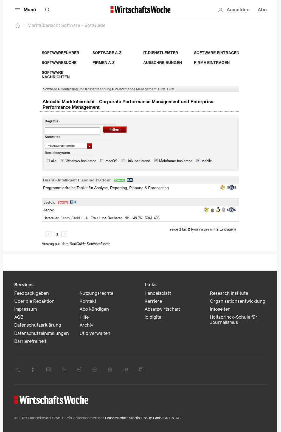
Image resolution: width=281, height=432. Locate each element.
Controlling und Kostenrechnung (86, 89)
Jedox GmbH (72, 218)
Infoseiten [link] (220, 309)
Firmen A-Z (103, 62)
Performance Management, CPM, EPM (144, 89)
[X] (18, 369)
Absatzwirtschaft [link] (162, 309)
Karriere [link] (153, 301)
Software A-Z (107, 53)
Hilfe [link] (84, 317)
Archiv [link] (86, 325)
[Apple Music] (110, 369)
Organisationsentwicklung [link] (237, 301)
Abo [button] (262, 10)
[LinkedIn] (64, 369)
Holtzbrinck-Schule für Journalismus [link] (233, 320)
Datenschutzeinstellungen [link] (41, 333)
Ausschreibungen (162, 62)
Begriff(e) (52, 121)
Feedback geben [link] (31, 293)
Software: (52, 137)
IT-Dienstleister (160, 53)
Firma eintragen (212, 62)
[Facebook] (33, 369)
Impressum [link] (25, 309)
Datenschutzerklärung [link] (37, 325)
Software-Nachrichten (56, 74)
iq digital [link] (153, 317)
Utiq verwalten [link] (95, 333)
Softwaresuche (59, 62)
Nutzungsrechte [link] (96, 293)
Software (50, 89)
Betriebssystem (57, 153)
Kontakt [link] (88, 301)
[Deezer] (125, 369)
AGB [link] (18, 317)
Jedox (49, 202)
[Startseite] (17, 25)
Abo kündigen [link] (94, 309)
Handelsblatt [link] (158, 293)
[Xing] (79, 369)
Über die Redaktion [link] (34, 301)
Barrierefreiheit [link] (30, 341)
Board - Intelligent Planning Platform (77, 180)
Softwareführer (60, 53)
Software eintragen (216, 53)
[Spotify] (94, 369)
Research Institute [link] (229, 293)
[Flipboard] (140, 369)
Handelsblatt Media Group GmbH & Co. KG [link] (143, 418)
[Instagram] (48, 369)
